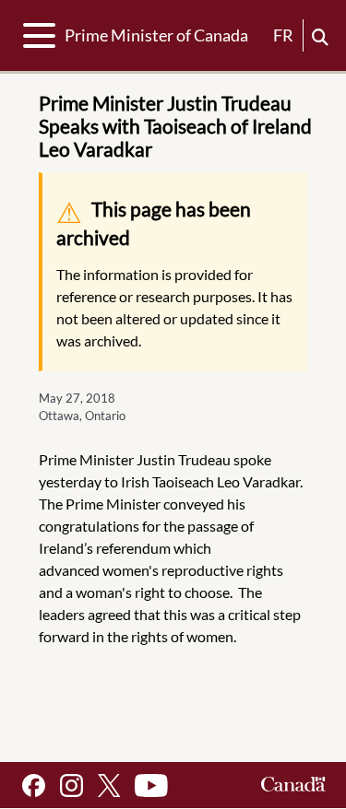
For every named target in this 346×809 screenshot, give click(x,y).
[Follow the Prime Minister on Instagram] (71, 785)
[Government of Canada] (293, 785)
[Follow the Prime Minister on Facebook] (33, 785)
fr (283, 35)
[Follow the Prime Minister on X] (109, 785)
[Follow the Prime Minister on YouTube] (151, 785)
